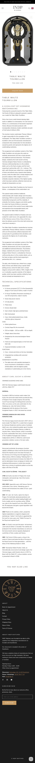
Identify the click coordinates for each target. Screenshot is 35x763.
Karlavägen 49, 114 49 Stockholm (19, 672)
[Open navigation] (3, 8)
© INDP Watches (17, 758)
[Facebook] (3, 680)
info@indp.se (9, 676)
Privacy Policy (6, 619)
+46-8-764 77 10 (19, 674)
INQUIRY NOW (17, 90)
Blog (3, 613)
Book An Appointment (8, 607)
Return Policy (6, 625)
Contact (4, 616)
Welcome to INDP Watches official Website (17, 1)
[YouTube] (11, 680)
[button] (32, 8)
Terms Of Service (7, 628)
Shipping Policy (6, 622)
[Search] (29, 8)
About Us (5, 610)
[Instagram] (7, 680)
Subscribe (9, 703)
